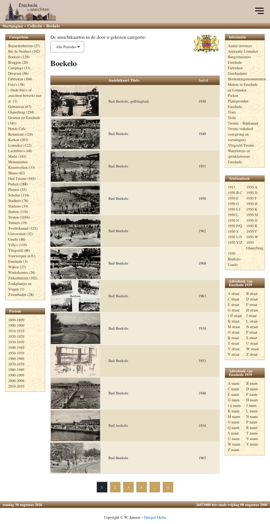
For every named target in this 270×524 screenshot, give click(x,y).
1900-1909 (16, 325)
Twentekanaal (18, 228)
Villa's (13, 244)
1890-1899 (16, 319)
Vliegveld (15, 250)
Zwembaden (17, 294)
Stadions (14, 206)
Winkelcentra (18, 272)
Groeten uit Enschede (24, 117)
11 (168, 487)
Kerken (13, 139)
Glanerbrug (16, 112)
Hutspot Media (155, 517)
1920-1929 (16, 336)
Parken (13, 183)
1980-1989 (16, 369)
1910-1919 (16, 330)
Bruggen (14, 62)
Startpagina (13, 26)
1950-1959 (16, 352)
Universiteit (17, 233)
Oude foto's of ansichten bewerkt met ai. (24, 95)
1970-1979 (16, 364)
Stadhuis (14, 200)
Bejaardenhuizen (20, 45)
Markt (12, 156)
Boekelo (14, 56)
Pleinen (13, 189)
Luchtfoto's (16, 150)
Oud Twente (17, 178)
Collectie (34, 26)
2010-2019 (16, 386)
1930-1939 (16, 341)
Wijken (13, 266)
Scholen (14, 194)
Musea (13, 172)
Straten (13, 217)
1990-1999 (16, 375)
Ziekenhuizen (18, 277)
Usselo (13, 239)
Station (13, 211)
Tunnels (14, 222)
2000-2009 (16, 380)
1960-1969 (16, 358)
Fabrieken (15, 78)
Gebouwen (16, 106)
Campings (15, 67)
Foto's (12, 84)
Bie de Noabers (19, 51)
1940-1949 (16, 347)
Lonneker (15, 145)
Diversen (14, 73)
